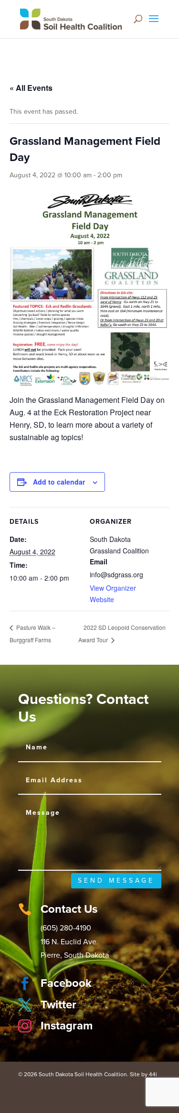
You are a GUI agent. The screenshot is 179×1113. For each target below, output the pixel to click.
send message (116, 880)
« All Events (31, 87)
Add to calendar (59, 481)
